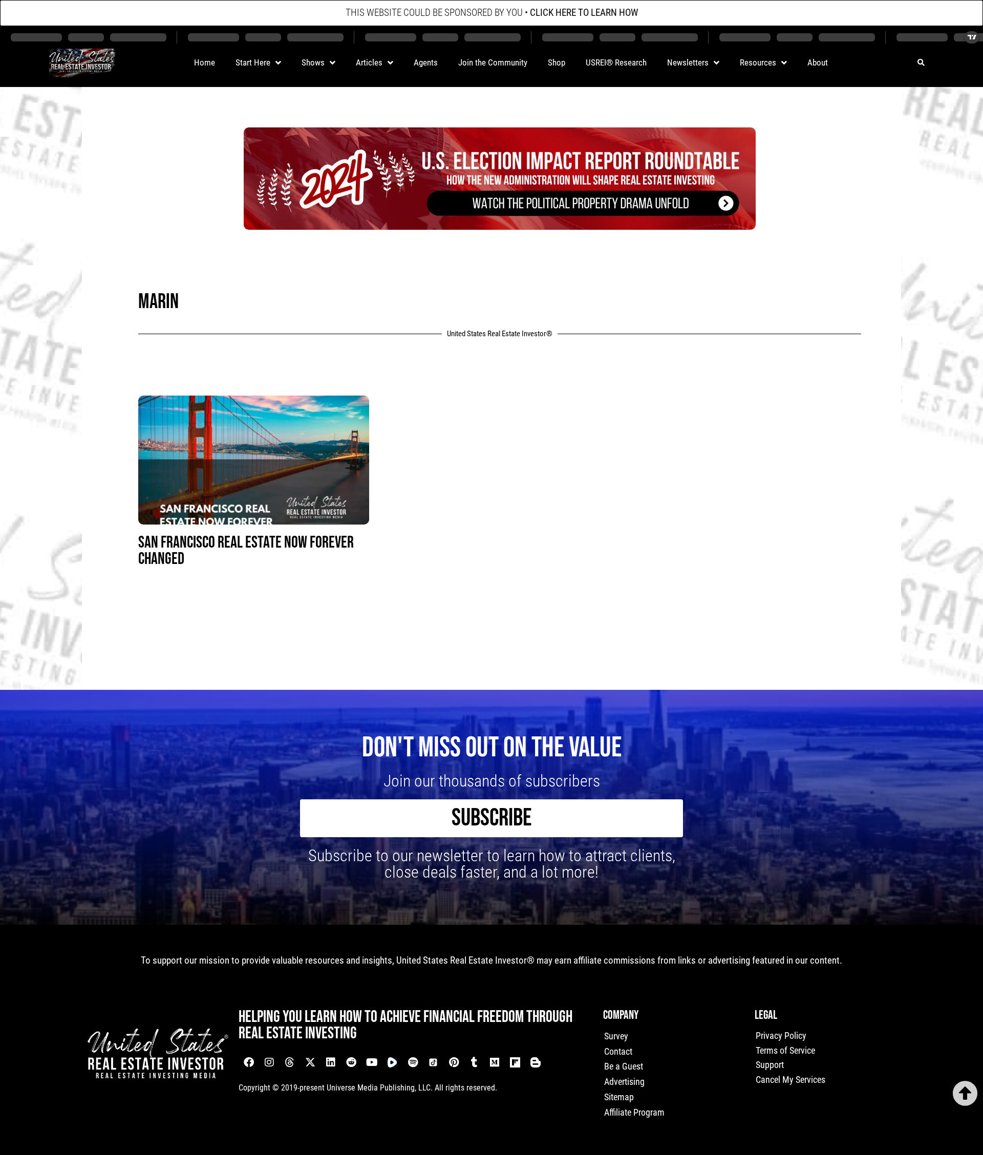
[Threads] (290, 1062)
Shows (313, 62)
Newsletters (688, 62)
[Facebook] (249, 1062)
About (817, 62)
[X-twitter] (310, 1062)
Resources (758, 62)
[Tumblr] (474, 1062)
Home (204, 62)
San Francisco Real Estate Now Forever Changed (246, 551)
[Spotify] (412, 1062)
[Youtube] (371, 1062)
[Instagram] (269, 1062)
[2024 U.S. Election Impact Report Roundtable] (500, 226)
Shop (556, 62)
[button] (920, 63)
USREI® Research (616, 62)
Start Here (253, 62)
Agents (426, 62)
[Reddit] (351, 1062)
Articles (369, 62)
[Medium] (494, 1062)
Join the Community (492, 62)
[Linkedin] (330, 1062)
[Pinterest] (453, 1062)
